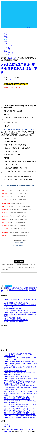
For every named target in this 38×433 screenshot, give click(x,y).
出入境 (10, 45)
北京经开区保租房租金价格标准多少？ (16, 320)
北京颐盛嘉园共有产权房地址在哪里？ (16, 303)
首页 (5, 32)
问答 (9, 49)
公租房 (10, 286)
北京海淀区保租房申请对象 (12, 308)
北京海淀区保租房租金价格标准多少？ (16, 310)
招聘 (5, 41)
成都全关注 (7, 426)
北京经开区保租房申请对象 (12, 318)
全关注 (10, 58)
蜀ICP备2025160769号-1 (18, 429)
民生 (5, 51)
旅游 (9, 47)
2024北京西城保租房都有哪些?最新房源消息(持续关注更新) (19, 68)
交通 (5, 43)
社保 (5, 34)
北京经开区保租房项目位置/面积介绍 (15, 321)
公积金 (6, 38)
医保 (5, 36)
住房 (5, 39)
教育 (9, 54)
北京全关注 (7, 424)
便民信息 (10, 53)
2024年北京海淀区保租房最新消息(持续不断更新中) (20, 312)
